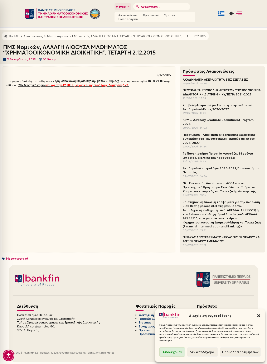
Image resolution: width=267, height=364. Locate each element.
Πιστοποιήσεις (128, 19)
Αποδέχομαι (172, 352)
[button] (259, 316)
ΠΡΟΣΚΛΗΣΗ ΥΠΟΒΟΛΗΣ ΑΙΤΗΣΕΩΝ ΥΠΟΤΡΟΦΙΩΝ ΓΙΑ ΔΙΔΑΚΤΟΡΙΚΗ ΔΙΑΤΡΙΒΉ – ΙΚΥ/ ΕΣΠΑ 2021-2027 (222, 92)
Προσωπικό (151, 15)
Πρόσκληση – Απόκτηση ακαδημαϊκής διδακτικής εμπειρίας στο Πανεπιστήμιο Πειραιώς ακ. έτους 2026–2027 (219, 139)
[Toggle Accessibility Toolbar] (8, 355)
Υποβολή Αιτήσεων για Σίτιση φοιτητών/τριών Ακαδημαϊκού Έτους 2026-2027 (217, 107)
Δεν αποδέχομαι (202, 352)
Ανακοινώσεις (127, 15)
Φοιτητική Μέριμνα (153, 315)
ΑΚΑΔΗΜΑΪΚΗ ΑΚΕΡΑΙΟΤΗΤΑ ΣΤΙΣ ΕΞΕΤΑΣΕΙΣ (215, 79)
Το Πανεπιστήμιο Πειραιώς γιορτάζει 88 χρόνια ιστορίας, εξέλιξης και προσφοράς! (218, 156)
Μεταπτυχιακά (17, 258)
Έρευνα (170, 15)
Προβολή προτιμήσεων (240, 352)
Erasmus (145, 322)
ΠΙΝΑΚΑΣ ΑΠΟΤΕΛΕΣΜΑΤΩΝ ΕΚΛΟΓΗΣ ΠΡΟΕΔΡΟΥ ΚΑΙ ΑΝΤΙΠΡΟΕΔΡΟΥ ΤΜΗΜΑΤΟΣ (222, 239)
